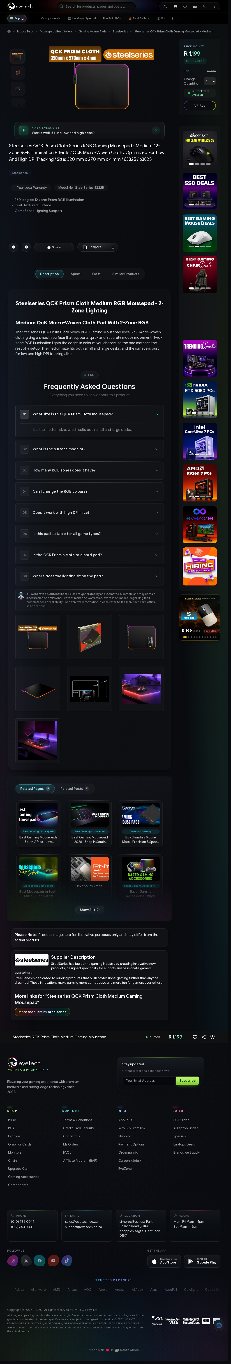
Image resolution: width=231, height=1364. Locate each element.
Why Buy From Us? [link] (131, 1128)
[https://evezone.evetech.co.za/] (200, 525)
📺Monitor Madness (206, 18)
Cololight (191, 1290)
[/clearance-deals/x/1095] (200, 317)
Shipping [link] (124, 1136)
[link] (50, 18)
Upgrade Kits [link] (17, 1169)
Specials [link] (179, 1136)
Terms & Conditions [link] (77, 1120)
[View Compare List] (112, 247)
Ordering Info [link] (128, 1152)
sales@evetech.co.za (81, 1222)
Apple (103, 1290)
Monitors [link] (14, 1152)
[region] (200, 150)
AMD (56, 1290)
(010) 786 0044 (22, 1222)
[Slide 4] (193, 637)
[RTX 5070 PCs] (200, 399)
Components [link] (17, 1185)
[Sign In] (165, 6)
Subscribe (188, 1081)
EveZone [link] (125, 1169)
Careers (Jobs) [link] (129, 1161)
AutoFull (171, 1290)
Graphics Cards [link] (19, 1144)
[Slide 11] (213, 637)
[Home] (9, 31)
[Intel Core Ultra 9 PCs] (201, 441)
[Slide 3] (189, 637)
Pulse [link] (11, 1120)
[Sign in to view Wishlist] (184, 6)
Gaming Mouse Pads (92, 31)
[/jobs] (200, 566)
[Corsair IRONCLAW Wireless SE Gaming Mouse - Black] (199, 149)
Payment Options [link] (131, 1144)
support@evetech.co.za (83, 1227)
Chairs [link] (12, 1161)
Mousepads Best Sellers (56, 31)
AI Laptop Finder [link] (185, 1128)
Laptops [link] (14, 1136)
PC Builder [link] (181, 1120)
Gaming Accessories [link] (23, 1177)
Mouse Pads (25, 31)
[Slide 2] (186, 637)
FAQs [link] (66, 1152)
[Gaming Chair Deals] (200, 274)
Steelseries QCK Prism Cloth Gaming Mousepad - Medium (173, 31)
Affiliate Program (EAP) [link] (79, 1161)
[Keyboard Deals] (200, 233)
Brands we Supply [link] (186, 1152)
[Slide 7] (202, 637)
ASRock (137, 1290)
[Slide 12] (216, 637)
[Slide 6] (199, 637)
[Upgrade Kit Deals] (201, 191)
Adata (19, 1290)
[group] (89, 173)
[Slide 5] (197, 637)
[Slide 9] (207, 637)
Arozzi (120, 1290)
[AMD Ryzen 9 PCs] (200, 482)
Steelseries (120, 31)
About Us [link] (125, 1120)
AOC (87, 1290)
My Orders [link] (70, 1144)
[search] (96, 6)
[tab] (49, 274)
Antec (72, 1290)
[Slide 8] (205, 637)
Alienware (38, 1290)
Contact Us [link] (71, 1136)
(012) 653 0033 (22, 1227)
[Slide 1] (184, 637)
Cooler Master (216, 1290)
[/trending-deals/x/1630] (200, 358)
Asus (153, 1290)
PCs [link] (10, 1128)
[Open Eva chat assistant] (219, 1325)
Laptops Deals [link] (184, 1144)
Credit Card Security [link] (78, 1128)
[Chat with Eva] (195, 6)
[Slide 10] (210, 637)
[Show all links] (172, 18)
